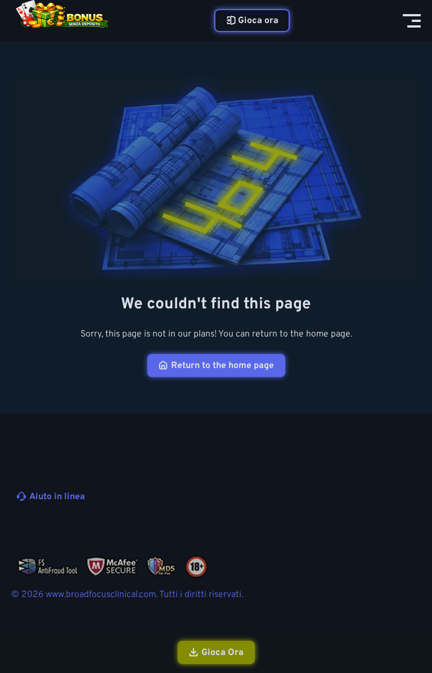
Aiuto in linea (57, 496)
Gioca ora (258, 20)
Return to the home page (222, 365)
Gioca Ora (222, 652)
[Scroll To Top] (408, 604)
